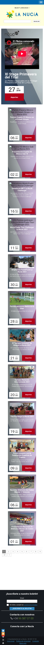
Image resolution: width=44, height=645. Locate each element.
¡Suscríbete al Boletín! (22, 608)
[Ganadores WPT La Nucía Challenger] (21, 198)
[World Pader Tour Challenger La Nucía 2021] (21, 235)
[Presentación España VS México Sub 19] (21, 161)
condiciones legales (30, 605)
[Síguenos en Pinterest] (3, 636)
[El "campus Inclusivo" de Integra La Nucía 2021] (21, 345)
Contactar (35, 641)
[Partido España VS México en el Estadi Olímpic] (21, 124)
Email (22, 598)
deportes (14, 97)
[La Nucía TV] (17, 33)
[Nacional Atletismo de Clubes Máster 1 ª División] (21, 492)
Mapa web (22, 643)
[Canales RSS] (3, 633)
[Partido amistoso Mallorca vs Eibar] (21, 308)
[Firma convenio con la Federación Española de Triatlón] (21, 455)
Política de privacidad (23, 641)
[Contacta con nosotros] (3, 630)
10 (4, 555)
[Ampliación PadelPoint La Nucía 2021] (21, 271)
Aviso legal (10, 641)
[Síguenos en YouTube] (3, 642)
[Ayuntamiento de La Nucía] (22, 14)
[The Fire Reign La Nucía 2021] (21, 418)
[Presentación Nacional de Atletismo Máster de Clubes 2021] (21, 528)
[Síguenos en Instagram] (3, 639)
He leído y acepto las (23, 605)
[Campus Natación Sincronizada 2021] (21, 381)
